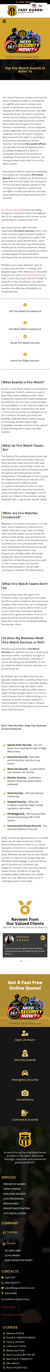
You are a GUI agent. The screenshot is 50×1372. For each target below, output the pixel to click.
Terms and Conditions (13, 1314)
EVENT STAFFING (12, 1188)
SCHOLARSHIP (12, 1255)
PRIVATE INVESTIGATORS (16, 1208)
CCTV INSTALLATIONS (14, 1213)
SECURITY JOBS (13, 1250)
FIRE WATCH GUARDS (14, 1184)
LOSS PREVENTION (13, 1198)
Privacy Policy (8, 1306)
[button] (4, 21)
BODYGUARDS (11, 1203)
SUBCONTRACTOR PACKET (18, 1260)
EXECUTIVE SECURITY (14, 1193)
